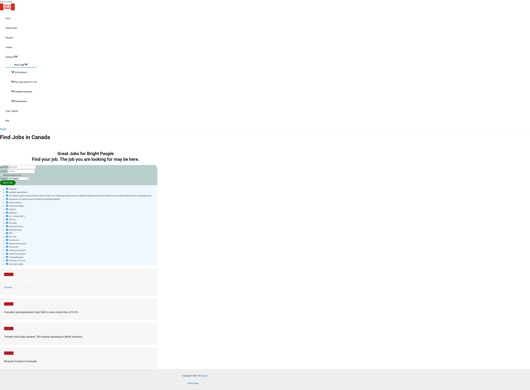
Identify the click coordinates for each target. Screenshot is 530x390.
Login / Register (12, 111)
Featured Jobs (11, 28)
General (9, 274)
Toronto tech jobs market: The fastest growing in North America (43, 336)
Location (3, 171)
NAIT (10, 233)
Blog (7, 120)
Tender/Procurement (17, 254)
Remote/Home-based (17, 243)
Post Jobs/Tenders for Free (26, 82)
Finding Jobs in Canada (18, 282)
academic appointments (18, 192)
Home (8, 18)
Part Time (12, 236)
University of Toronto (17, 260)
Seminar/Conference (17, 250)
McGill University (15, 230)
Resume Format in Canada (20, 361)
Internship (12, 223)
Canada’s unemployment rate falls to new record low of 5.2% (41, 312)
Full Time (12, 219)
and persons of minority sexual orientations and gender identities (34, 199)
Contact (9, 47)
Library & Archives (15, 226)
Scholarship (13, 247)
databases (12, 213)
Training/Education (16, 257)
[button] (3, 129)
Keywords (4, 167)
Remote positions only (12, 175)
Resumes (9, 37)
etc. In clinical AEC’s (16, 216)
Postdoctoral (13, 240)
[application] (16, 57)
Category (3, 178)
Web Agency (202, 376)
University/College (15, 264)
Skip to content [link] (6, 1)
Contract (12, 209)
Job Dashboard (21, 72)
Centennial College (16, 206)
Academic (12, 189)
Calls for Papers (15, 202)
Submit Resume (21, 101)
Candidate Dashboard (23, 91)
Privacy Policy (193, 383)
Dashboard (10, 57)
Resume (9, 353)
